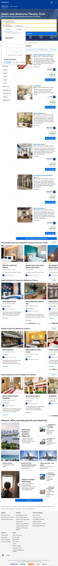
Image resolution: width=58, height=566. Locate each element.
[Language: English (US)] (3, 555)
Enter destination (9, 20)
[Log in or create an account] (51, 2)
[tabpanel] (13, 48)
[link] (8, 69)
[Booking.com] (4, 2)
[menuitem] (5, 6)
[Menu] (56, 2)
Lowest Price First (31, 49)
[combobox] (29, 22)
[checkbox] (21, 40)
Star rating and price (43, 49)
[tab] (8, 29)
